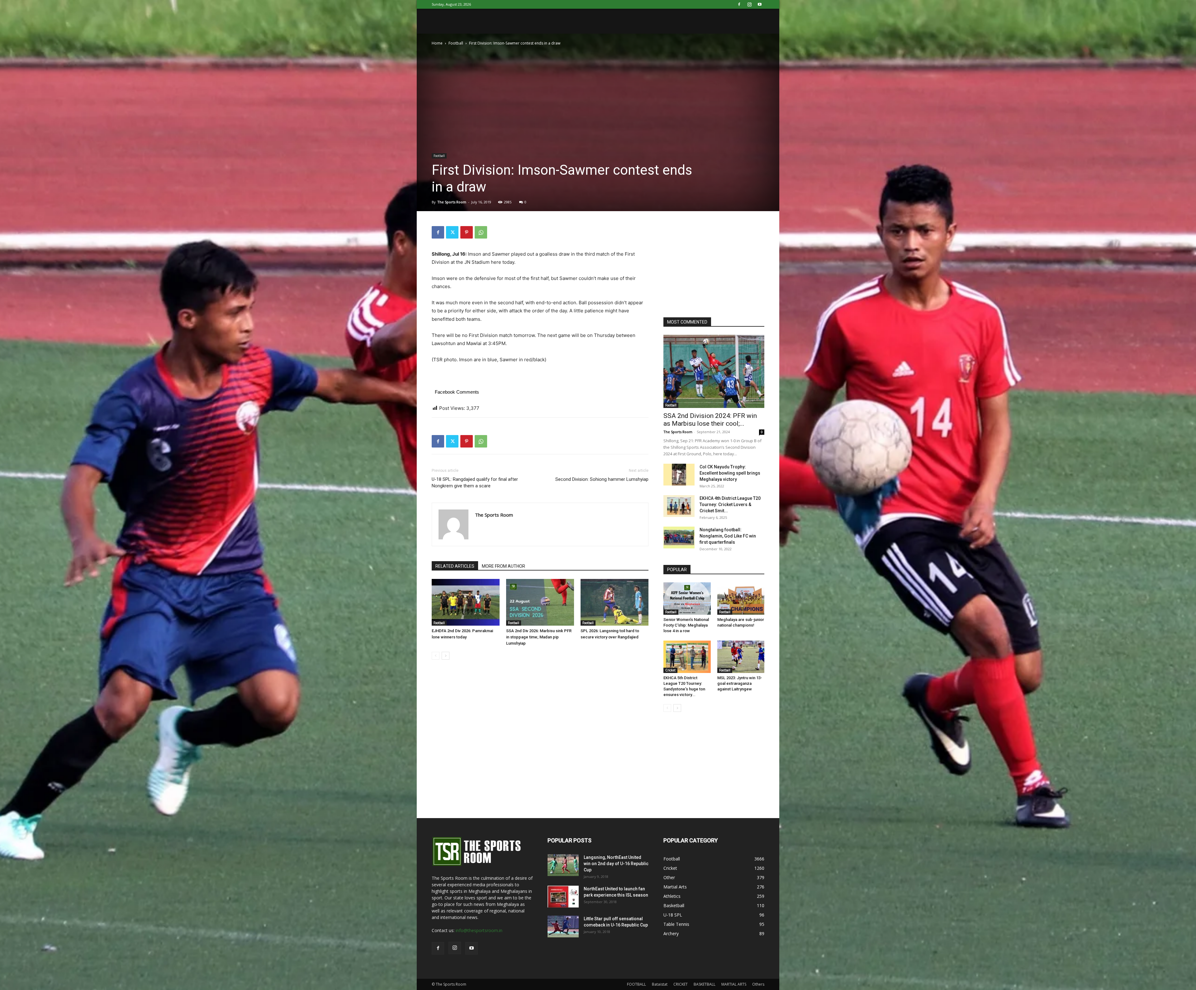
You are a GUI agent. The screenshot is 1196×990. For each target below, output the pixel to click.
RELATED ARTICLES (454, 566)
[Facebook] (739, 4)
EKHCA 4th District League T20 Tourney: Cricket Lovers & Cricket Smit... (730, 504)
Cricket (670, 670)
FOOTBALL (636, 984)
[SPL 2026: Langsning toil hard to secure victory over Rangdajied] (614, 602)
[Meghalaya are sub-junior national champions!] (741, 598)
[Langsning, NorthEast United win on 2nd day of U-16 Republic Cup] (563, 865)
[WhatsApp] (481, 232)
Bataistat (659, 984)
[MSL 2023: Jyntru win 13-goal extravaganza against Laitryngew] (741, 657)
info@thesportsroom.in (479, 930)
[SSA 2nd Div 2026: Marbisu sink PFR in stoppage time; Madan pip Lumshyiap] (540, 602)
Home (437, 43)
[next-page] (445, 656)
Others (758, 984)
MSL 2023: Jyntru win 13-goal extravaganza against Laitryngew (739, 683)
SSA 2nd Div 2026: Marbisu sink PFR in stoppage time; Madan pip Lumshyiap (539, 637)
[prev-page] (435, 656)
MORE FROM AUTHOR (503, 566)
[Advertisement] (710, 265)
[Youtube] (759, 4)
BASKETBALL (704, 984)
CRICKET (680, 984)
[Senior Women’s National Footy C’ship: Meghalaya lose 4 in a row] (687, 598)
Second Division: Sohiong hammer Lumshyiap (601, 479)
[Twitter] (452, 232)
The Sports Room (451, 202)
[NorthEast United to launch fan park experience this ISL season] (563, 896)
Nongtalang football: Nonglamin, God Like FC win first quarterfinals (728, 536)
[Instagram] (749, 4)
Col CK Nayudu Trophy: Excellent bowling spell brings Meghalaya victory (730, 473)
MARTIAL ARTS (733, 984)
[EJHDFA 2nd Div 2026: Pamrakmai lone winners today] (466, 602)
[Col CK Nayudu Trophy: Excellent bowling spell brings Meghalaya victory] (679, 475)
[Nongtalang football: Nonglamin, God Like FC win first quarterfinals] (679, 537)
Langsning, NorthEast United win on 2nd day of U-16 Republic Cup (616, 863)
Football (455, 43)
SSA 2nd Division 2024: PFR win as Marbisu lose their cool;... (710, 419)
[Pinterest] (466, 232)
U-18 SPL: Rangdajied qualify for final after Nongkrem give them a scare (475, 482)
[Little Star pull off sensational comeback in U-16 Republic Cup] (563, 926)
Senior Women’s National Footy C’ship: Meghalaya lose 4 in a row (686, 625)
